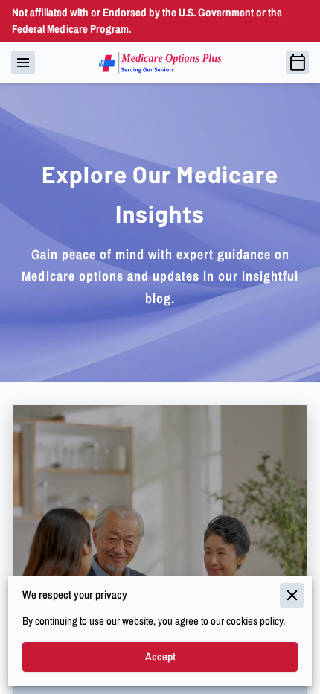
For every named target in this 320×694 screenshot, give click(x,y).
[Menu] (23, 62)
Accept (160, 656)
